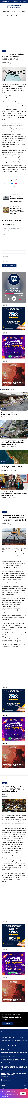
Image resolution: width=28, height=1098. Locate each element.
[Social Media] (9, 1045)
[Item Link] (14, 401)
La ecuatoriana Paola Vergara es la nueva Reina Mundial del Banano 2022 (13, 1073)
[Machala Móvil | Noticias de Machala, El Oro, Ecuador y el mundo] (14, 6)
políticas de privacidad (7, 1094)
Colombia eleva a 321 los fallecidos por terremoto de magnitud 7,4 (12, 413)
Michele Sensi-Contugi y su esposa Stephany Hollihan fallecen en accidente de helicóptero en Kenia (14, 493)
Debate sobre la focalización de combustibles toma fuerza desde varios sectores (13, 1060)
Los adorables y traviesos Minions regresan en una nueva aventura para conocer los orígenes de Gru (14, 1067)
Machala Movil (5, 62)
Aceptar (23, 1093)
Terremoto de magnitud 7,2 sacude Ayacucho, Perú (11, 467)
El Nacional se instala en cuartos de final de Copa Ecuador (14, 1053)
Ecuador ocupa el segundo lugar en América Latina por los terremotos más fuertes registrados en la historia (14, 442)
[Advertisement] (14, 32)
